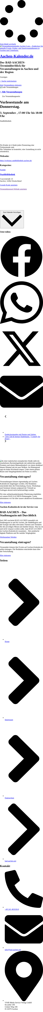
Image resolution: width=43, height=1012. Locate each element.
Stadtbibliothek (7, 174)
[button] (21, 256)
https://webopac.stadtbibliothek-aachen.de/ (16, 161)
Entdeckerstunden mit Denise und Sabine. (20, 434)
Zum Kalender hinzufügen (12, 212)
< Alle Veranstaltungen (11, 92)
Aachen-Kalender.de (16, 56)
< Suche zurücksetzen (8, 81)
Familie (3, 170)
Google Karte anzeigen (8, 185)
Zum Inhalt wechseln (8, 44)
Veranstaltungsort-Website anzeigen (13, 189)
